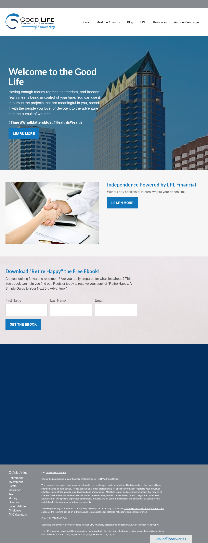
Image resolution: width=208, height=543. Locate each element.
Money (13, 498)
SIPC (156, 524)
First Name (13, 300)
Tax (11, 494)
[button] (108, 22)
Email (99, 300)
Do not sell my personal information (129, 511)
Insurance (15, 490)
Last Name (58, 300)
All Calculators (18, 514)
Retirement (16, 478)
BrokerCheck (112, 478)
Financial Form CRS (56, 472)
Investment (16, 482)
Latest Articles (18, 506)
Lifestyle (14, 502)
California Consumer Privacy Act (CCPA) (144, 508)
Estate (13, 486)
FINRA (149, 524)
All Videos (15, 510)
